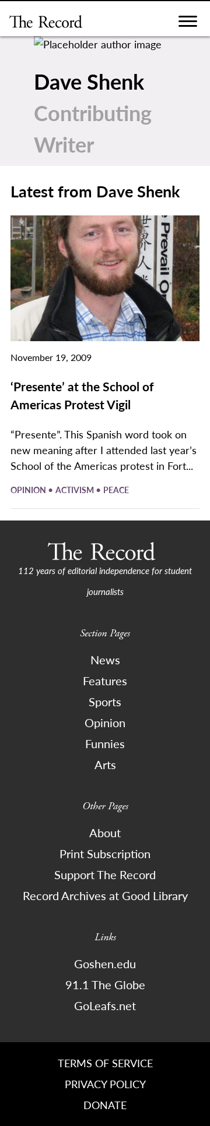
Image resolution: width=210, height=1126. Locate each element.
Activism (75, 489)
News (105, 659)
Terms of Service (105, 1063)
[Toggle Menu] (187, 24)
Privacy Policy (105, 1084)
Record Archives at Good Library (105, 895)
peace (116, 489)
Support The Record (105, 874)
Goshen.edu (105, 963)
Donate (105, 1104)
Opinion (29, 489)
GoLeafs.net (105, 1005)
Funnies (105, 743)
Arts (105, 764)
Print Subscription (105, 853)
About (105, 832)
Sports (105, 701)
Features (105, 680)
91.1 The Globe (105, 984)
